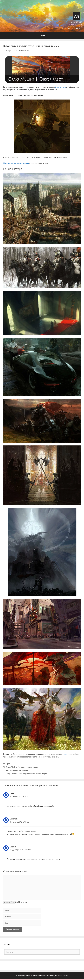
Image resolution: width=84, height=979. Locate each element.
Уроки (8, 763)
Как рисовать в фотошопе (17, 770)
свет (66, 754)
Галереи (21, 767)
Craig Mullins (60, 87)
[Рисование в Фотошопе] (42, 16)
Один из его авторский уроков (16, 163)
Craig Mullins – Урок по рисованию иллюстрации (26, 773)
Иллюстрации (32, 767)
